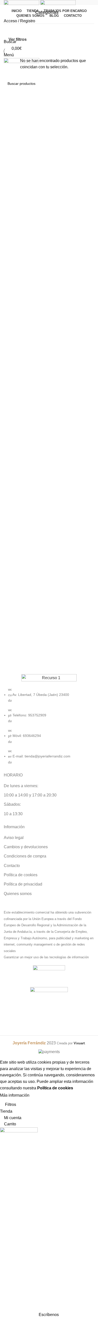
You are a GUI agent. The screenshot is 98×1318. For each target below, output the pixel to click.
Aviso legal (14, 837)
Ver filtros (18, 39)
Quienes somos (18, 894)
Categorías (47, 12)
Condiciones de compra (25, 856)
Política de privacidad (23, 884)
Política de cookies (20, 875)
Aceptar (41, 1095)
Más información (14, 1095)
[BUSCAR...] (88, 83)
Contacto (12, 865)
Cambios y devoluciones (26, 847)
